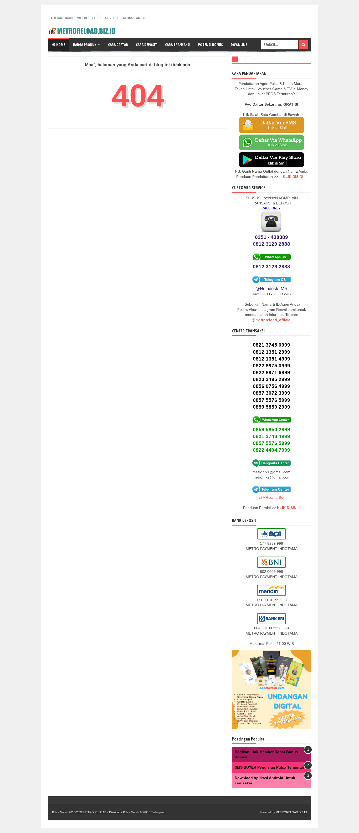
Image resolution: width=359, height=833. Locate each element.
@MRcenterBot (271, 497)
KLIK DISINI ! (288, 508)
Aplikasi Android (136, 18)
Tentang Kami (61, 18)
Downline (239, 44)
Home (60, 44)
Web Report (86, 18)
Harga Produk (84, 44)
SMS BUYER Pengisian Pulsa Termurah (269, 767)
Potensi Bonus (210, 44)
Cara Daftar (118, 44)
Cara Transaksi (177, 44)
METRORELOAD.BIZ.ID (291, 812)
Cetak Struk (109, 18)
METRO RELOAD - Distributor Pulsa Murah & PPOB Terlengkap (124, 812)
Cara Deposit (146, 44)
